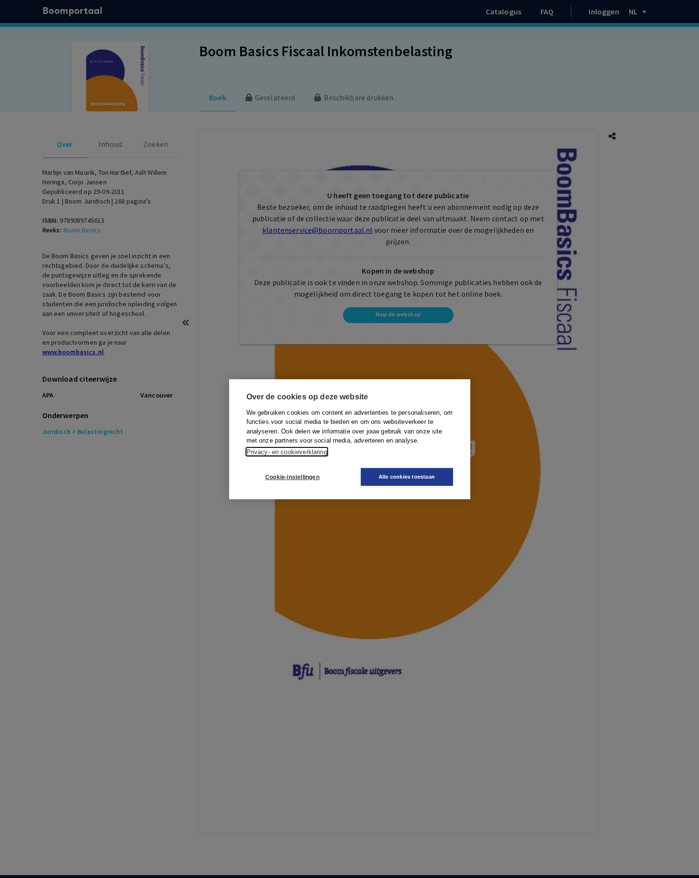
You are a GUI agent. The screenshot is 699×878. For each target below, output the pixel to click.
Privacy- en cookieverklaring (286, 451)
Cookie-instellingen (292, 476)
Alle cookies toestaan (407, 477)
